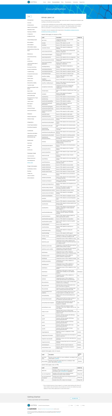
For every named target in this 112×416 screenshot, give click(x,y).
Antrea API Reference (31, 110)
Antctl (28, 147)
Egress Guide (30, 91)
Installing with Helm (31, 36)
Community (75, 2)
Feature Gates (30, 78)
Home (44, 2)
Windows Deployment (31, 116)
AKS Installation (30, 44)
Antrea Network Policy (31, 56)
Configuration (30, 34)
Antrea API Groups (31, 108)
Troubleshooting (30, 71)
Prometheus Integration (32, 127)
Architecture (29, 61)
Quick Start (29, 143)
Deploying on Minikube (31, 31)
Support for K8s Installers (32, 27)
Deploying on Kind (31, 29)
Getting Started (30, 25)
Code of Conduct (30, 175)
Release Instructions (31, 158)
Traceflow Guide (30, 85)
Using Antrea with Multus (32, 133)
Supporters (82, 2)
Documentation (56, 2)
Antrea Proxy (30, 80)
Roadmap (29, 171)
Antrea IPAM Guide (31, 95)
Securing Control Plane (31, 67)
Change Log (29, 173)
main (29, 16)
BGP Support (29, 103)
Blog (62, 2)
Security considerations (32, 69)
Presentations (68, 2)
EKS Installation (30, 42)
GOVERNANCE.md (64, 371)
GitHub (49, 2)
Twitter (71, 405)
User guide (29, 145)
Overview (29, 22)
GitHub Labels (30, 162)
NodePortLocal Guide (31, 93)
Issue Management (31, 160)
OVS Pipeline (30, 76)
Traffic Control (30, 101)
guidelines (57, 358)
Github (77, 405)
